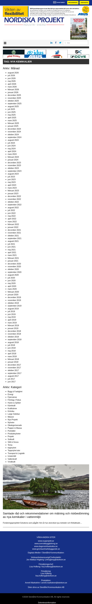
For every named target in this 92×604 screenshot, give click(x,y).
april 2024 (12, 151)
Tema (10, 445)
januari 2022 (13, 227)
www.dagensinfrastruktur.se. (46, 546)
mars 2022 (12, 222)
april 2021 (12, 252)
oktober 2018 (13, 337)
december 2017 (14, 365)
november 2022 (14, 199)
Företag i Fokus (14, 400)
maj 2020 (12, 283)
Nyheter (11, 422)
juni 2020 (12, 281)
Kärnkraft (11, 406)
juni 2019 (12, 314)
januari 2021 (13, 261)
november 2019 (14, 300)
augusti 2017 (13, 376)
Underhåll (12, 456)
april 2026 (12, 84)
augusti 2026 (13, 73)
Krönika (11, 411)
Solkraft (11, 439)
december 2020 (14, 264)
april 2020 (12, 286)
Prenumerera (73, 2)
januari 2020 (13, 295)
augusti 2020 (13, 275)
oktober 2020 (13, 269)
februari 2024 (13, 157)
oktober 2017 (13, 370)
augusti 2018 (13, 342)
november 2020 (14, 266)
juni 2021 (12, 247)
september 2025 (14, 104)
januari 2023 (13, 193)
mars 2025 (12, 120)
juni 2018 (12, 348)
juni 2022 (12, 213)
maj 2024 (12, 149)
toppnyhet (12, 448)
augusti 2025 (13, 106)
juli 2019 (11, 311)
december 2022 (14, 196)
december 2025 (14, 95)
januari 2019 (13, 328)
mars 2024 (12, 154)
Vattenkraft (12, 459)
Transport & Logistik (16, 453)
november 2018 (14, 334)
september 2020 (14, 272)
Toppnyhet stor (14, 450)
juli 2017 (11, 379)
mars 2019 (12, 323)
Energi (10, 394)
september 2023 (14, 171)
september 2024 (14, 137)
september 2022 (14, 205)
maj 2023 (12, 182)
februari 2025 (13, 123)
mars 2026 (12, 87)
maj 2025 (12, 115)
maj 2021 (12, 250)
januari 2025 (13, 126)
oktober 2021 (13, 236)
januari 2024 (13, 160)
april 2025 (12, 118)
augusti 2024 (13, 140)
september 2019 (14, 306)
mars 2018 (12, 356)
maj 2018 (12, 351)
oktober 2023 (13, 168)
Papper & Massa (15, 428)
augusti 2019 (13, 309)
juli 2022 (11, 210)
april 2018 (12, 354)
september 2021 (14, 238)
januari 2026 (13, 92)
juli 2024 (11, 143)
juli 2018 (11, 345)
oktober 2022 (13, 202)
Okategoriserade (15, 425)
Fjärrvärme (12, 397)
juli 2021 (11, 244)
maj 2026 (12, 81)
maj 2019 (12, 317)
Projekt (11, 436)
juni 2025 (12, 112)
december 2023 (14, 163)
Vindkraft (11, 462)
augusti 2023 (13, 174)
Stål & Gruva (13, 442)
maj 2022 (12, 216)
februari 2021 (13, 258)
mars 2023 (12, 188)
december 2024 (14, 129)
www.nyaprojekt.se (46, 541)
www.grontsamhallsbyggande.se (46, 549)
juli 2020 (11, 278)
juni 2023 (12, 179)
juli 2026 (11, 75)
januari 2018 (13, 362)
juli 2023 (11, 177)
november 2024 (14, 132)
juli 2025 (11, 109)
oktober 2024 (13, 135)
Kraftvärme (12, 408)
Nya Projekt (13, 420)
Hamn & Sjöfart (14, 403)
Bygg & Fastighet (15, 391)
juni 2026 (12, 78)
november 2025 (14, 98)
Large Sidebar (14, 414)
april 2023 (12, 185)
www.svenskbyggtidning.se (46, 544)
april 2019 (12, 320)
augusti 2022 (13, 208)
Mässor (11, 417)
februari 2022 (13, 224)
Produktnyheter (14, 434)
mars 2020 (12, 289)
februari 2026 (13, 89)
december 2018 (14, 331)
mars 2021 (12, 255)
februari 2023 (13, 191)
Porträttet (11, 431)
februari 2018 (13, 359)
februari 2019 (13, 325)
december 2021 (14, 230)
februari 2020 (13, 292)
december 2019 (14, 297)
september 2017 (14, 373)
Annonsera (84, 2)
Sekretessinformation (47, 603)
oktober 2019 (13, 303)
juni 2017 (12, 382)
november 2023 (14, 165)
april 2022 (12, 219)
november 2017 (14, 368)
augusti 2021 (13, 241)
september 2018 (14, 340)
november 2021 (14, 233)
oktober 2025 (13, 101)
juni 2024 (12, 146)
